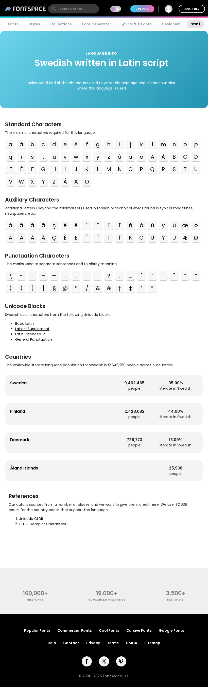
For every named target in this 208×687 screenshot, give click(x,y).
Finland (17, 411)
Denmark (19, 440)
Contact (71, 642)
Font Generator (96, 24)
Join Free (191, 9)
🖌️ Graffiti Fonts (136, 24)
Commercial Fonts (74, 630)
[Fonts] (25, 9)
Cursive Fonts (139, 630)
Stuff (195, 24)
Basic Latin (24, 323)
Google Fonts (171, 630)
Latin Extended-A (30, 334)
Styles (34, 24)
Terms (113, 642)
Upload (142, 9)
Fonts (13, 24)
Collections (61, 24)
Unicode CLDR (31, 518)
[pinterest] (121, 661)
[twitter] (104, 661)
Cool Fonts (109, 630)
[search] (73, 8)
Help (52, 642)
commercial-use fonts (107, 600)
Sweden (18, 383)
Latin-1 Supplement (32, 328)
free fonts (35, 600)
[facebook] (87, 661)
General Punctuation (33, 339)
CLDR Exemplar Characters (42, 524)
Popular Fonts (37, 630)
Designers (171, 24)
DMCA (131, 642)
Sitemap (152, 642)
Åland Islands (24, 468)
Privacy (93, 642)
